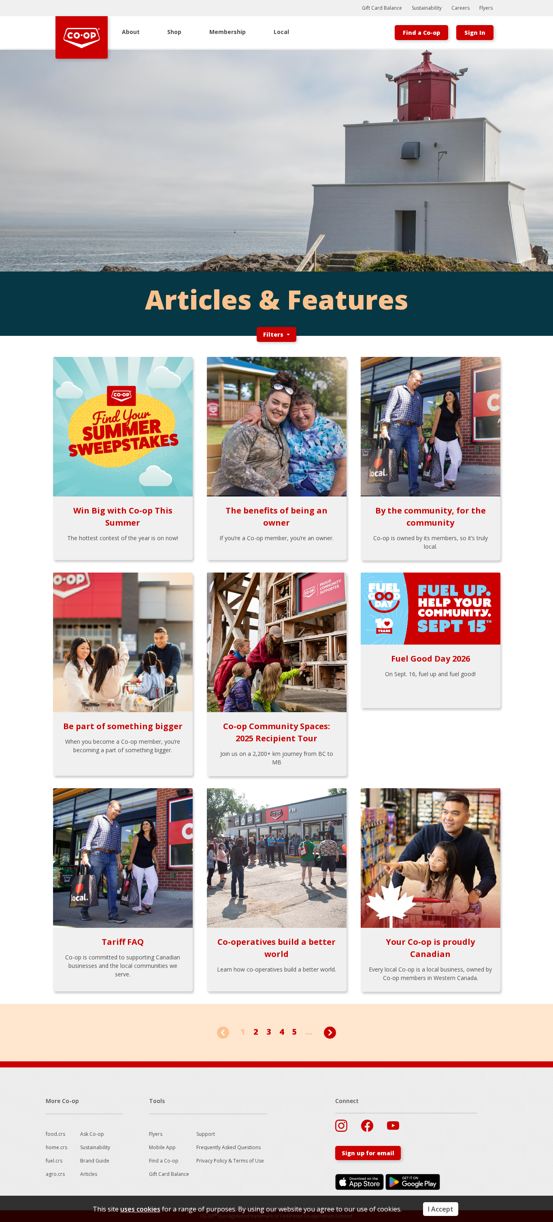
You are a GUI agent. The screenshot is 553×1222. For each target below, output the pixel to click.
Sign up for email (368, 1153)
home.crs (56, 1147)
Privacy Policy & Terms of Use (230, 1160)
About (131, 32)
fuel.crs (54, 1160)
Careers (460, 7)
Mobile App (162, 1147)
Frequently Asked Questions (228, 1147)
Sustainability (427, 7)
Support (205, 1134)
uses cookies (140, 1209)
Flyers (486, 7)
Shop (174, 32)
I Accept (440, 1209)
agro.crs (55, 1174)
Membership (227, 32)
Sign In (474, 32)
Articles (88, 1174)
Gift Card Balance (382, 7)
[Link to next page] (330, 1032)
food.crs (55, 1134)
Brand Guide (94, 1160)
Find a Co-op (421, 32)
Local (281, 32)
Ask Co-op (92, 1134)
